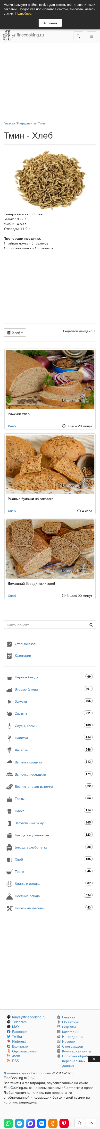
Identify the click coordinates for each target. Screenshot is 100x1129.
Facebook (19, 1031)
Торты (53, 798)
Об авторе (70, 1021)
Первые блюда (53, 676)
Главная (9, 123)
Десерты (53, 749)
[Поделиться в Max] (30, 1123)
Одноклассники (24, 1051)
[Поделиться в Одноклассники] (53, 1123)
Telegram (19, 1021)
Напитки (53, 737)
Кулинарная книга (76, 1051)
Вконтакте (20, 1046)
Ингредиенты (26, 123)
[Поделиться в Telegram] (19, 1123)
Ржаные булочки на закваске (30, 498)
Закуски (53, 701)
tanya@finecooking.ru (29, 1017)
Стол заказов (25, 643)
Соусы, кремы (53, 725)
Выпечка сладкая (53, 761)
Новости (68, 1041)
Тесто (53, 871)
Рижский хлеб (19, 413)
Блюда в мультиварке (53, 834)
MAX (15, 1026)
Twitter (17, 1036)
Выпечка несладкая (53, 774)
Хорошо (50, 22)
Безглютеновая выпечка (53, 786)
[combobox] (45, 625)
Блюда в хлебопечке (53, 846)
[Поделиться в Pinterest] (64, 1123)
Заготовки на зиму (53, 822)
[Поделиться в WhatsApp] (8, 1123)
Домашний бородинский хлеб (31, 583)
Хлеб (16, 332)
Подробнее (23, 13)
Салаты (53, 713)
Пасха (53, 810)
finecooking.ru (30, 34)
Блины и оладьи (53, 883)
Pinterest (19, 1041)
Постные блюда (53, 895)
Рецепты (69, 1026)
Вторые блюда (53, 688)
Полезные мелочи (53, 907)
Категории (23, 655)
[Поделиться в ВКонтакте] (41, 1123)
